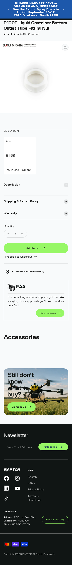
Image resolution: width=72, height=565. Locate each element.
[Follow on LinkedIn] (7, 488)
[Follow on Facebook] (7, 478)
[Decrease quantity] (8, 233)
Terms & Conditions (34, 498)
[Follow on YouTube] (17, 488)
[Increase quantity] (22, 233)
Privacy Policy (36, 489)
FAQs (31, 483)
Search (32, 477)
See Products (48, 313)
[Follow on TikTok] (7, 498)
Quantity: (9, 226)
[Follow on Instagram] (17, 478)
